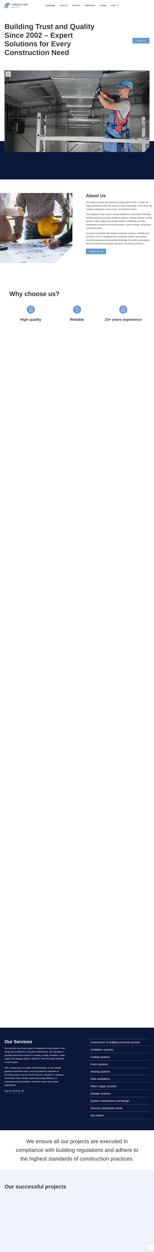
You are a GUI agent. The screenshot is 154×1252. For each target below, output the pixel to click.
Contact (103, 5)
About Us (64, 5)
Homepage (50, 5)
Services (76, 5)
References (90, 5)
